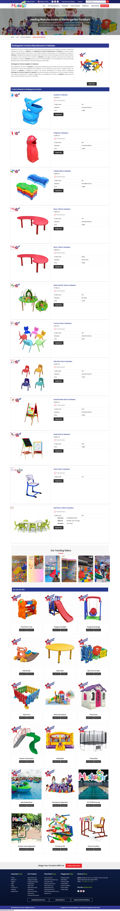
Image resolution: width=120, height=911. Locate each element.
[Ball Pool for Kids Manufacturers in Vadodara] (93, 653)
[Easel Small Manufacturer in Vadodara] (31, 448)
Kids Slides (64, 879)
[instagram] (58, 2)
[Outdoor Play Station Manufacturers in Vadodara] (27, 741)
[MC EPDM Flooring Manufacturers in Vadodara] (93, 784)
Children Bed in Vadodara (62, 171)
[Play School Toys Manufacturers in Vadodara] (27, 609)
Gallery (13, 881)
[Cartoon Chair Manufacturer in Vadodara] (33, 339)
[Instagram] (19, 569)
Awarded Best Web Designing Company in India (89, 907)
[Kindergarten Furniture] (92, 64)
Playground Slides (32, 879)
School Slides (64, 883)
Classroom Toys (49, 881)
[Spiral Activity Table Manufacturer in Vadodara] (33, 301)
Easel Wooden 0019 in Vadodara (64, 399)
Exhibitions (85, 6)
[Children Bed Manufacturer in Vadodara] (33, 187)
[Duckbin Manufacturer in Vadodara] (33, 111)
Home (12, 37)
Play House (31, 893)
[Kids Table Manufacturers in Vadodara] (60, 653)
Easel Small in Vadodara (62, 434)
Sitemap (13, 889)
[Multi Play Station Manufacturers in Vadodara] (60, 697)
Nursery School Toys (50, 883)
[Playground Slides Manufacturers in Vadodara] (60, 609)
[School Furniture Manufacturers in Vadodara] (93, 828)
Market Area (14, 891)
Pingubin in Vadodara (61, 133)
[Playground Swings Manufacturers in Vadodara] (93, 609)
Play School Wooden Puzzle (52, 891)
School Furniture (75, 6)
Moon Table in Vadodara (62, 209)
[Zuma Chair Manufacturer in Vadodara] (32, 485)
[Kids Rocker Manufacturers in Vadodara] (27, 653)
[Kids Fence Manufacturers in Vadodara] (27, 697)
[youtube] (55, 2)
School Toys (48, 893)
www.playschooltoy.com (38, 900)
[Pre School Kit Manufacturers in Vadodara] (60, 828)
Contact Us (14, 887)
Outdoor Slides (65, 881)
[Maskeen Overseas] (19, 5)
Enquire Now (58, 114)
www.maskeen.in (60, 900)
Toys (44, 6)
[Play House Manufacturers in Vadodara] (93, 697)
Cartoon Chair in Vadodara (63, 323)
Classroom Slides (65, 885)
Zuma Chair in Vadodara (62, 469)
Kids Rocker (31, 883)
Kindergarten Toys (49, 889)
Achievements (95, 6)
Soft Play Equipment (53, 6)
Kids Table (30, 885)
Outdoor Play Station (33, 895)
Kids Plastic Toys (49, 885)
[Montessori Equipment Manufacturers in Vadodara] (60, 784)
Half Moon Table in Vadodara (64, 508)
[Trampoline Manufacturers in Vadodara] (93, 741)
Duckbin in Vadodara (61, 95)
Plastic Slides (64, 887)
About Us (80, 1)
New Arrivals (104, 6)
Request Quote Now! (73, 866)
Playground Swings (33, 881)
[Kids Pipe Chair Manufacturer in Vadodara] (33, 378)
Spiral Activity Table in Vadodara (65, 285)
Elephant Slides (65, 878)
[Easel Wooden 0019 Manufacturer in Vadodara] (31, 414)
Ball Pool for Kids (32, 887)
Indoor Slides (64, 889)
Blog (12, 885)
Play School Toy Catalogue (68, 1)
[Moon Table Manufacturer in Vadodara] (33, 225)
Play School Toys (32, 878)
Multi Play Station (32, 891)
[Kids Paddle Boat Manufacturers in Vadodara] (27, 784)
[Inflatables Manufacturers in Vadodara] (60, 741)
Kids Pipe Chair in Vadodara (63, 361)
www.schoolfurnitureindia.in (82, 900)
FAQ (12, 883)
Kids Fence (31, 889)
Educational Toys (49, 887)
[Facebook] (52, 2)
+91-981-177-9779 (30, 1)
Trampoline (65, 6)
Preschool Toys (49, 878)
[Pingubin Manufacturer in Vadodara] (33, 149)
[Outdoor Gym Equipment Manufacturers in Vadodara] (27, 828)
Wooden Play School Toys (51, 879)
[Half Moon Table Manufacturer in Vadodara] (32, 524)
